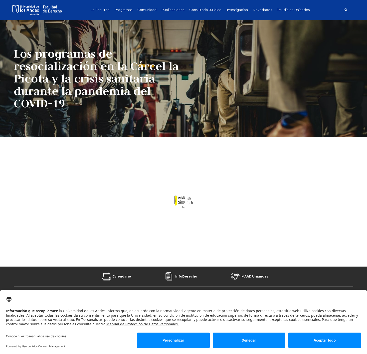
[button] (346, 10)
